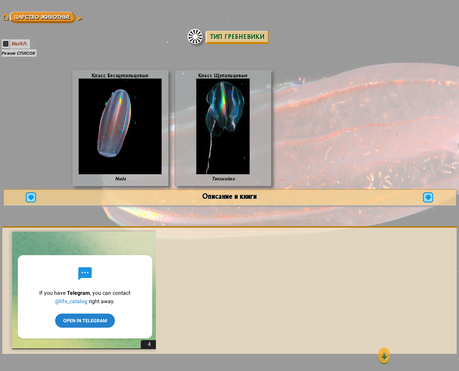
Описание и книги (229, 196)
